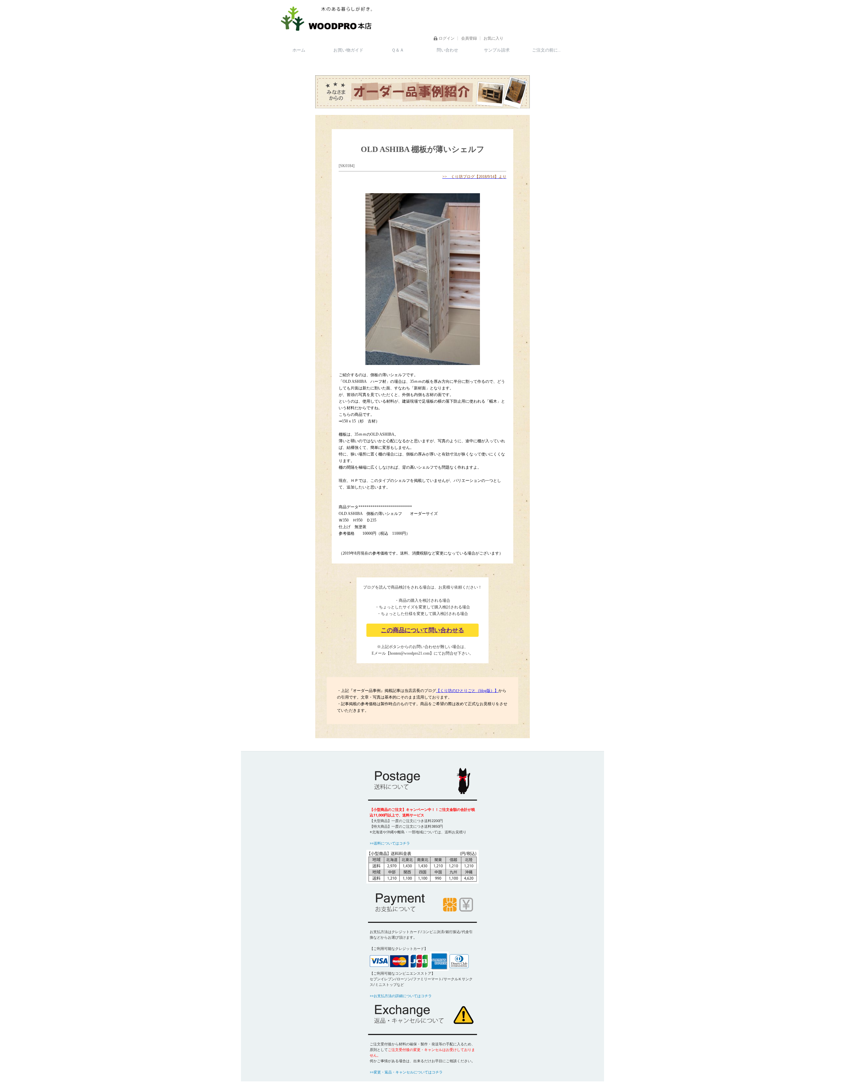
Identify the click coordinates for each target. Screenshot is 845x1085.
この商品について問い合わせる (422, 630)
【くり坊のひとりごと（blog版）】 (467, 690)
